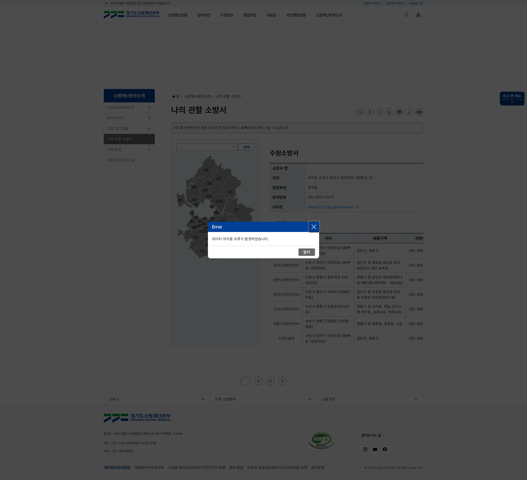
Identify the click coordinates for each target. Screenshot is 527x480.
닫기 (314, 227)
